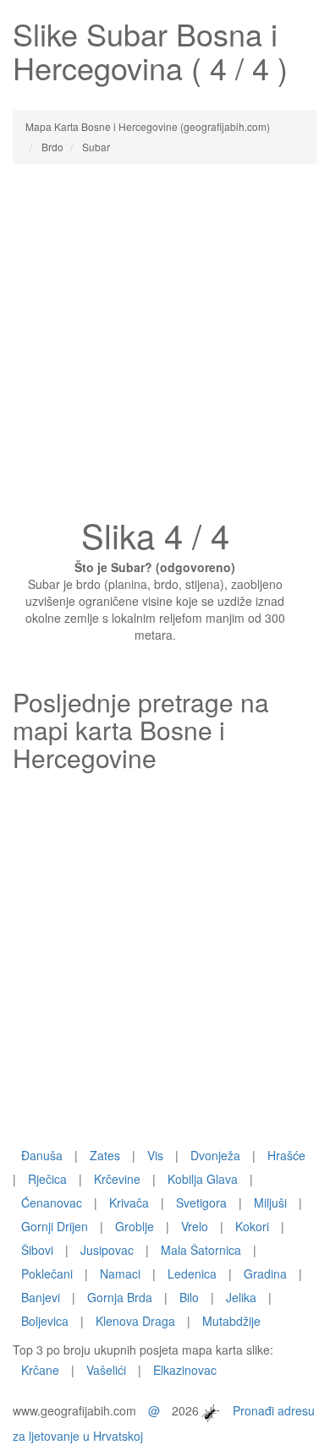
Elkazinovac (185, 1369)
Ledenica (192, 1273)
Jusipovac (107, 1249)
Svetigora (201, 1202)
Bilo (189, 1297)
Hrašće (286, 1155)
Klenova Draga (135, 1320)
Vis (155, 1155)
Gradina (265, 1273)
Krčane (40, 1369)
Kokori (252, 1226)
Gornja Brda (119, 1297)
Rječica (47, 1178)
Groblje (134, 1226)
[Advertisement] (165, 345)
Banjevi (40, 1297)
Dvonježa (215, 1155)
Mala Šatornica (201, 1249)
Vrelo (194, 1226)
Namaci (120, 1273)
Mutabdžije (231, 1320)
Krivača (129, 1202)
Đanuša (42, 1155)
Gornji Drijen (54, 1226)
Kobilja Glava (203, 1178)
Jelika (241, 1297)
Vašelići (106, 1369)
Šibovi (37, 1249)
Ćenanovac (51, 1202)
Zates (105, 1155)
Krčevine (117, 1178)
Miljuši (270, 1202)
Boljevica (45, 1320)
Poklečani (47, 1273)
